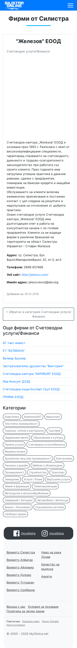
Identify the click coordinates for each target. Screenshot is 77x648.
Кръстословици (16, 625)
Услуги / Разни (33, 479)
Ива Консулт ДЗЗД (16, 381)
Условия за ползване (43, 607)
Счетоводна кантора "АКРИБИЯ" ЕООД (32, 374)
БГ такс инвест (14, 343)
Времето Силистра (21, 552)
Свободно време (15, 514)
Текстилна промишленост (21, 423)
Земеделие (12, 479)
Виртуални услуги (58, 479)
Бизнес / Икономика (18, 507)
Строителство (38, 472)
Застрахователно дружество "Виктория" (33, 366)
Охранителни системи (49, 507)
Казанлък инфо (31, 621)
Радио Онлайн (50, 621)
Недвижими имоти (16, 437)
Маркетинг (53, 416)
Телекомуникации (45, 486)
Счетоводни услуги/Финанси (46, 444)
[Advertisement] (38, 98)
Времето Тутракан (20, 582)
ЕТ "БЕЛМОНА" (14, 350)
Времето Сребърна (21, 590)
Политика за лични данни (25, 611)
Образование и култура (48, 437)
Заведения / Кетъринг (19, 500)
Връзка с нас (16, 607)
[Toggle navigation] (70, 5)
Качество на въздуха (50, 566)
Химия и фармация (17, 486)
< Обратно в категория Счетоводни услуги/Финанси (38, 314)
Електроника (64, 458)
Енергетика (12, 416)
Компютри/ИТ (32, 416)
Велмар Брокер (14, 358)
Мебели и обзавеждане (47, 465)
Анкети (46, 576)
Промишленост (14, 472)
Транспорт (58, 472)
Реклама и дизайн (16, 465)
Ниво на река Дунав (51, 554)
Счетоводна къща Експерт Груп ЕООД (31, 389)
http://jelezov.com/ (35, 275)
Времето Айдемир (20, 567)
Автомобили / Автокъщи (52, 500)
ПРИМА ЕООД (13, 397)
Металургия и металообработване (27, 493)
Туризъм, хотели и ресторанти (24, 430)
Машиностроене (15, 451)
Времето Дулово (19, 575)
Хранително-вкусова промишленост (28, 458)
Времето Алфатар (20, 560)
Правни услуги (14, 444)
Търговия (54, 430)
